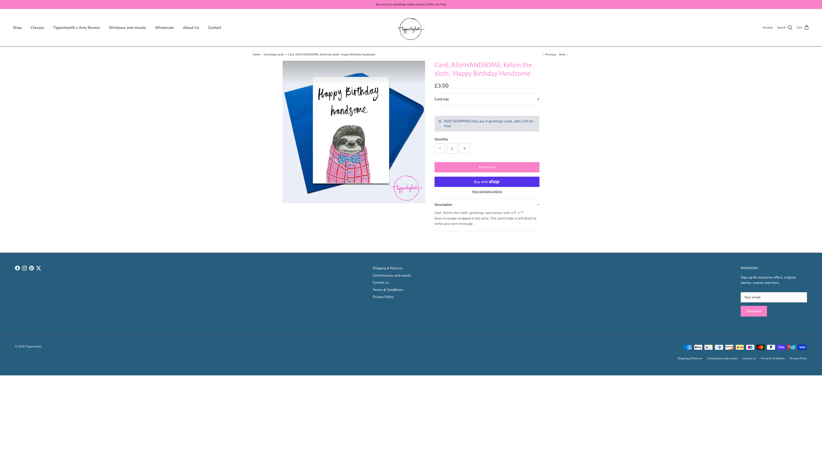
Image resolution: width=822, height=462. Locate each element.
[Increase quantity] (464, 148)
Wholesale (164, 27)
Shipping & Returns (388, 268)
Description (443, 204)
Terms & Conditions (388, 289)
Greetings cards (274, 54)
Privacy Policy (383, 297)
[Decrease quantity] (440, 148)
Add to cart (487, 167)
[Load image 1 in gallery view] (354, 132)
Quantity (441, 139)
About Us (191, 27)
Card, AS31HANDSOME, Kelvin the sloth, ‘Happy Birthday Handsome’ (332, 54)
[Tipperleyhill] (411, 27)
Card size (442, 99)
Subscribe (753, 311)
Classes (37, 27)
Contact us (381, 282)
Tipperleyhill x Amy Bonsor (76, 27)
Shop (17, 27)
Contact (214, 27)
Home (256, 54)
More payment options (487, 192)
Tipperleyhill (33, 346)
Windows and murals (127, 27)
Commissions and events (392, 275)
